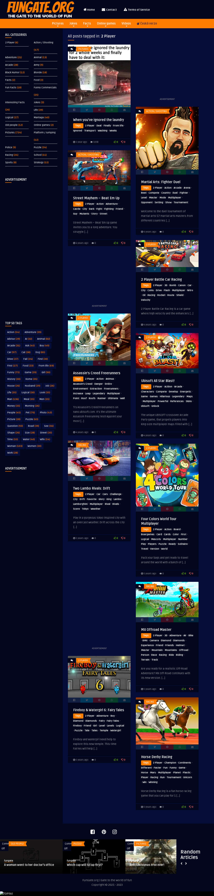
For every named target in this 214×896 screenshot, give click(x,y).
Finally (107, 125)
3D (165, 285)
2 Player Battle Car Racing (161, 280)
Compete (154, 192)
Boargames (147, 534)
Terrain (145, 659)
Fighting (109, 209)
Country (166, 192)
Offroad (183, 650)
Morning (32, 406)
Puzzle (37, 147)
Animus (110, 379)
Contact (111, 10)
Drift (82, 499)
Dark (91, 209)
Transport (90, 130)
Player (144, 777)
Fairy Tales (113, 720)
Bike (191, 635)
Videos (126, 23)
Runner (102, 398)
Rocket (161, 295)
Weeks (113, 130)
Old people (11, 125)
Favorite (92, 499)
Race (154, 655)
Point (76, 398)
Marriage (39, 117)
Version (154, 548)
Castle (76, 209)
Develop (173, 391)
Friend (119, 209)
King (109, 499)
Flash (167, 290)
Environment (80, 388)
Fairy (102, 720)
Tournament (181, 202)
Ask (30, 345)
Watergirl (115, 730)
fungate (8, 860)
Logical (9, 117)
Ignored (77, 130)
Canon (182, 285)
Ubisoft (145, 406)
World (164, 548)
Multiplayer (174, 197)
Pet (30, 412)
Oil (144, 295)
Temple (104, 730)
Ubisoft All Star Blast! (158, 381)
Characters (147, 391)
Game (31, 372)
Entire (108, 384)
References (177, 401)
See (49, 426)
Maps (189, 396)
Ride (171, 655)
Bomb (172, 285)
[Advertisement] (31, 248)
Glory (101, 499)
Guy (75, 213)
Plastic (187, 772)
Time (12, 439)
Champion (170, 762)
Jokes (73, 23)
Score (76, 508)
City (85, 209)
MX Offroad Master (156, 630)
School (38, 155)
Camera (154, 640)
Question (15, 426)
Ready (172, 544)
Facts (87, 23)
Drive (12, 359)
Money (13, 406)
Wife (45, 439)
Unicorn (187, 777)
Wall (122, 398)
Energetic (185, 391)
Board (177, 529)
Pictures (58, 23)
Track (155, 659)
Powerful (163, 401)
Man (13, 399)
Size (30, 432)
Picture (13, 419)
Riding (179, 655)
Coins (151, 290)
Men (44, 399)
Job (49, 385)
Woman (15, 446)
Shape (13, 432)
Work (12, 452)
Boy (44, 345)
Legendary (99, 393)
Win (144, 782)
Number (183, 539)
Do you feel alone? (79, 865)
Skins (189, 401)
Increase (78, 393)
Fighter (184, 192)
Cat (26, 352)
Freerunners (111, 388)
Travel (144, 548)
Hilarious (165, 396)
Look (45, 392)
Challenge (115, 494)
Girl (46, 372)
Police (8, 147)
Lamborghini (80, 504)
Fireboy (77, 725)
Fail (28, 359)
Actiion (168, 386)
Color (176, 534)
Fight (99, 209)
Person (145, 655)
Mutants (84, 213)
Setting (159, 202)
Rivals (115, 504)
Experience (147, 645)
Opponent (147, 202)
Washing (102, 130)
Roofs (92, 398)
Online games (106, 23)
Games (154, 396)
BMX (145, 640)
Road (33, 426)
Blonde (38, 72)
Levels (110, 725)
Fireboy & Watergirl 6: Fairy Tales (98, 710)
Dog (40, 352)
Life (36, 110)
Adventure (11, 57)
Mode (162, 197)
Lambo (117, 499)
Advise (13, 339)
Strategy (38, 162)
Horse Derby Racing (156, 757)
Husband (32, 385)
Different (146, 767)
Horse (144, 772)
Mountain (157, 650)
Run (162, 777)
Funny (13, 372)
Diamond (166, 640)
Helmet (180, 645)
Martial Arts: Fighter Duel (160, 182)
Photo (46, 412)
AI (28, 339)
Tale (87, 730)
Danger (98, 384)
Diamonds (179, 640)
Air (184, 635)
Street (46, 432)
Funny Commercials (45, 87)
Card (159, 534)
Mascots (156, 539)
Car (12, 352)
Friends (169, 645)
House (13, 385)
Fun (165, 767)
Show (168, 202)
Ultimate (113, 398)
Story (94, 213)
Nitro (190, 290)
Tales (95, 730)
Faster (157, 767)
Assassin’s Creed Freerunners (96, 373)
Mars (153, 772)
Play (143, 544)
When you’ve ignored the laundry (98, 120)
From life (46, 365)
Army (36, 65)
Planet (177, 772)
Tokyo (85, 508)
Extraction (96, 388)
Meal (29, 399)
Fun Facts (10, 87)
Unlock (155, 406)
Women (34, 446)
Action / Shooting (43, 42)
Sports (9, 162)
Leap (88, 393)
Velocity (145, 300)
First (12, 365)
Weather (96, 508)
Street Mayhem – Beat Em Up (96, 198)
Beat (143, 192)
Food (36, 80)
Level (144, 197)
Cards (167, 534)
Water (29, 439)
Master (153, 197)
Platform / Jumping (45, 132)
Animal (38, 57)
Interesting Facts (15, 102)
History (13, 379)
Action (13, 332)
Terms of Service (138, 10)
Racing (9, 155)
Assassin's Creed (82, 384)
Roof (84, 398)
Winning (153, 782)
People (14, 412)
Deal (99, 125)
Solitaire (183, 544)
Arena (187, 187)
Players (152, 544)
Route (170, 295)
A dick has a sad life (143, 865)
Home (91, 10)
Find (43, 359)
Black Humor (12, 72)
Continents (184, 762)
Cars (105, 494)
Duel (175, 192)
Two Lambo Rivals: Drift (91, 488)
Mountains (171, 650)
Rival (107, 504)
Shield (179, 295)
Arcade (9, 65)
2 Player (9, 42)
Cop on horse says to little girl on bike (29, 865)
